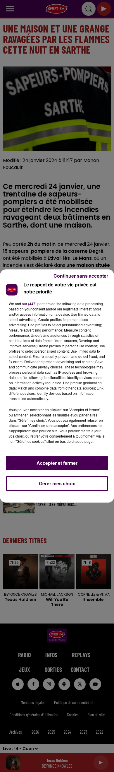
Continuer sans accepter (80, 275)
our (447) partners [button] (36, 303)
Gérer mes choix (57, 483)
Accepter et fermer (57, 463)
